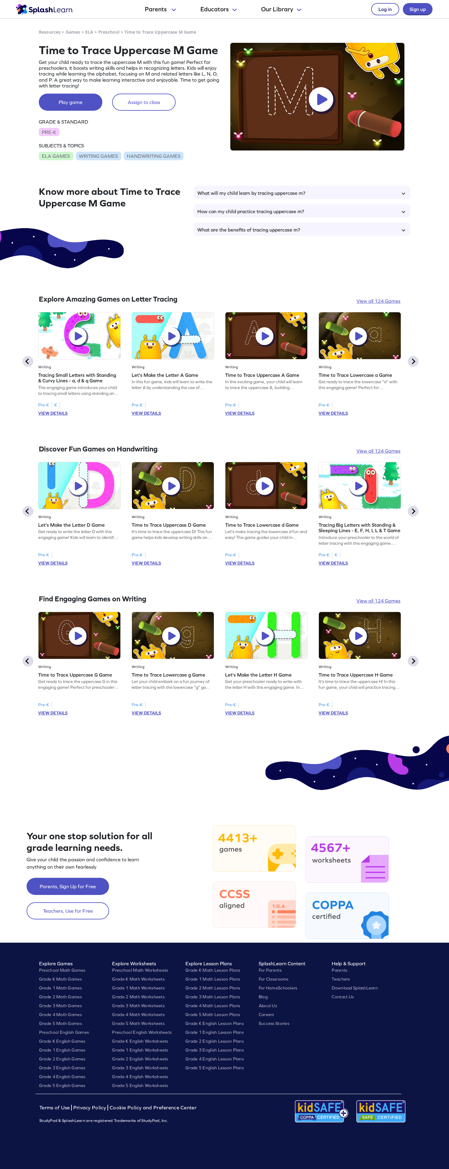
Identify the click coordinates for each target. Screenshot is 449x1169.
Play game (70, 102)
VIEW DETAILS (53, 413)
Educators (214, 9)
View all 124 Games (378, 301)
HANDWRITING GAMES (154, 156)
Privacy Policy (89, 1108)
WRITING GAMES (98, 156)
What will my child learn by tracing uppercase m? (251, 193)
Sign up (418, 9)
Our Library (277, 9)
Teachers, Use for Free (68, 911)
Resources (49, 32)
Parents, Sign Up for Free (68, 886)
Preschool (108, 32)
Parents (156, 9)
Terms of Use (55, 1108)
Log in (385, 9)
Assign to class (144, 102)
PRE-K (49, 132)
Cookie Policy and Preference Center (153, 1108)
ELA (89, 32)
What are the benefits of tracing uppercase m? (248, 229)
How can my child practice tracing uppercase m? (250, 211)
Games (73, 32)
